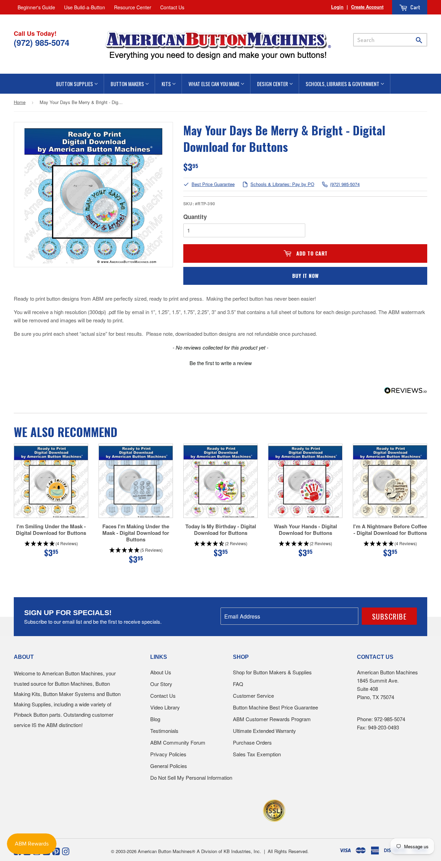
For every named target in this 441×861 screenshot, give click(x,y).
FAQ (238, 683)
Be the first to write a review (220, 362)
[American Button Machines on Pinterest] (56, 850)
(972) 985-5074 (345, 184)
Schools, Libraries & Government (343, 83)
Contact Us (172, 7)
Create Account (367, 6)
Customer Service (253, 695)
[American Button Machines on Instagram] (65, 850)
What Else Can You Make (214, 83)
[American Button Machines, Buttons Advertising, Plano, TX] (205, 809)
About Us (160, 672)
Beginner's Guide (36, 7)
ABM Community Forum (177, 742)
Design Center (273, 83)
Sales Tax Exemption (257, 754)
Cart (414, 7)
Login (337, 6)
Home (19, 102)
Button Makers (128, 83)
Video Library (165, 707)
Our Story (161, 683)
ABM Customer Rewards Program (272, 719)
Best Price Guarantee (213, 184)
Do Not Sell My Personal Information (191, 777)
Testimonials (164, 730)
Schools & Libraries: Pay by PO (282, 184)
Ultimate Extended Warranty (264, 730)
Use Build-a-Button (84, 7)
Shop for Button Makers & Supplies (272, 672)
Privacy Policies (168, 754)
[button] (220, 361)
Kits (167, 83)
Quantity (195, 216)
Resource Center (132, 7)
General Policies (168, 765)
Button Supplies (75, 83)
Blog (155, 719)
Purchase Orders (252, 742)
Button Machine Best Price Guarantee (275, 707)
